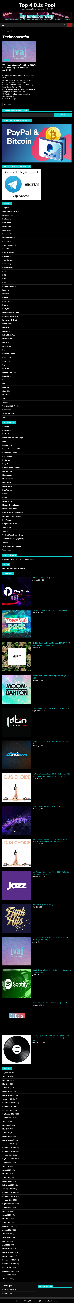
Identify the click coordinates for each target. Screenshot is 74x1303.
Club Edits (6, 249)
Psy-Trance (6, 520)
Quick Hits (6, 361)
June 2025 (6, 1125)
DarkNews (44, 1301)
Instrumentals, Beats (10, 320)
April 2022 (6, 1245)
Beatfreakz (6, 223)
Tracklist (6, 60)
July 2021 (5, 1279)
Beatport (5, 434)
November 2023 (8, 1196)
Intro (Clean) (7, 324)
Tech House (6, 527)
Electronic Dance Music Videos (13, 568)
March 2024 (6, 1181)
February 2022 (7, 1252)
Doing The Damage (9, 286)
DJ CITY (5, 271)
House (4, 497)
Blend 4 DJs (6, 230)
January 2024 (7, 1189)
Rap (3, 365)
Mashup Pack (7, 471)
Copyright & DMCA (9, 1289)
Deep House (6, 464)
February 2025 (7, 1140)
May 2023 (5, 1219)
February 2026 (7, 1095)
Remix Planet (7, 376)
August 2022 (6, 1230)
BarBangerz (6, 219)
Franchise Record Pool (10, 312)
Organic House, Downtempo (12, 512)
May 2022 (5, 1241)
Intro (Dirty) (6, 327)
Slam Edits (6, 395)
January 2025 (7, 1144)
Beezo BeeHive (8, 234)
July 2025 (5, 1121)
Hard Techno (7, 490)
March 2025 (6, 1136)
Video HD (5, 417)
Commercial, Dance (9, 453)
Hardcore (5, 494)
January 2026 (7, 1099)
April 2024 (6, 1178)
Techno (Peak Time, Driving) (12, 535)
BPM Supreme (7, 215)
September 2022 (8, 1226)
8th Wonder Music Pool (10, 211)
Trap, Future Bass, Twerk (11, 546)
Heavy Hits (6, 309)
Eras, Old (5, 290)
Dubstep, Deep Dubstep (11, 468)
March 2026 (6, 1091)
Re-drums (6, 369)
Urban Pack (6, 410)
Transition (6, 402)
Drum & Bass (7, 456)
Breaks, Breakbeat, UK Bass (12, 449)
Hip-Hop (5, 297)
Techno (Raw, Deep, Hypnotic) (13, 539)
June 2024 (6, 1170)
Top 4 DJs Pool (37, 5)
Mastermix (6, 342)
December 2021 (8, 1260)
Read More (7, 104)
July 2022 (5, 1234)
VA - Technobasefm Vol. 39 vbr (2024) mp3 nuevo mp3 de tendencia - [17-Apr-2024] (19, 51)
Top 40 (4, 399)
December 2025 (8, 1103)
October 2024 (7, 1155)
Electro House (7, 479)
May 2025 (5, 1129)
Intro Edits (6, 331)
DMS (4, 282)
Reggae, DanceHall (9, 372)
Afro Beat (6, 426)
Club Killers (6, 256)
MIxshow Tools (7, 339)
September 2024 (8, 1159)
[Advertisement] (37, 16)
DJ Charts (6, 460)
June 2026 (6, 1080)
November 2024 (8, 1151)
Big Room (5, 441)
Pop (3, 350)
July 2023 (5, 1211)
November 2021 (8, 1264)
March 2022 (6, 1249)
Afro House (6, 430)
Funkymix (5, 294)
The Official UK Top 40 (10, 406)
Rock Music (6, 387)
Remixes (5, 380)
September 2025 (8, 1114)
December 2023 (8, 1192)
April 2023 (6, 1222)
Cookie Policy (7, 1293)
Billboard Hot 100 (8, 238)
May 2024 (5, 1174)
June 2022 (6, 1237)
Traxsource (6, 550)
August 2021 (6, 1275)
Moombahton (7, 475)
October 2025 (7, 1110)
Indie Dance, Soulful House (12, 516)
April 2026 (6, 1088)
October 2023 (7, 1200)
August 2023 (6, 1207)
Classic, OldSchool (9, 253)
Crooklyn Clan (7, 268)
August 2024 (6, 1163)
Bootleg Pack (7, 445)
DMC (4, 275)
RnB (3, 384)
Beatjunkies (6, 226)
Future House (7, 486)
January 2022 (7, 1256)
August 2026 (6, 1073)
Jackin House (7, 501)
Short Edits (6, 391)
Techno (5, 531)
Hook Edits (6, 301)
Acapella (5, 208)
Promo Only (6, 357)
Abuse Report (7, 1286)
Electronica (6, 483)
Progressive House (9, 524)
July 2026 (5, 1076)
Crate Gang (6, 264)
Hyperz (5, 305)
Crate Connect (7, 260)
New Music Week (8, 354)
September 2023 (8, 1204)
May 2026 (5, 1084)
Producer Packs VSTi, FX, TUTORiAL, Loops (18, 559)
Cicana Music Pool (9, 245)
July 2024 (5, 1166)
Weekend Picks (69, 25)
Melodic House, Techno (11, 505)
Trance (5, 542)
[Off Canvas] (3, 25)
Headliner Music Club (10, 316)
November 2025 (8, 1106)
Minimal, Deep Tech (9, 509)
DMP (4, 279)
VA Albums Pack (8, 413)
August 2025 (6, 1118)
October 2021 (7, 1267)
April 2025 (6, 1133)
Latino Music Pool (8, 335)
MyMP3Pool (6, 346)
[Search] (64, 25)
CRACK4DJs (6, 241)
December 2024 (8, 1148)
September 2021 (8, 1271)
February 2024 (7, 1185)
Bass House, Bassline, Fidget (12, 438)
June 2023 (6, 1215)
